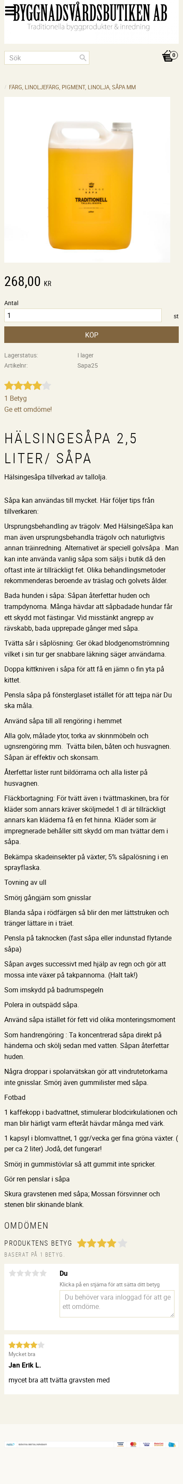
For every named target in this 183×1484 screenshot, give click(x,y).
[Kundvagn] (91, 47)
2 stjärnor (20, 1273)
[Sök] (83, 57)
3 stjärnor (27, 1273)
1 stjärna (12, 1273)
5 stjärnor (43, 1273)
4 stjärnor (35, 1273)
